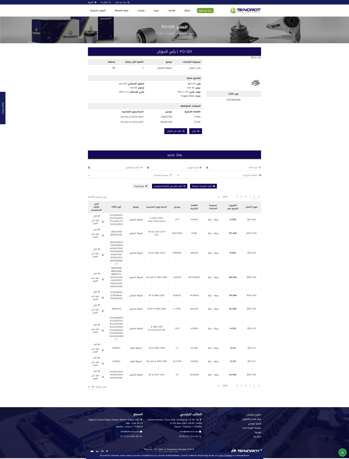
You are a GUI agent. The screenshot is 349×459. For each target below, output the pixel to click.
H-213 (233, 348)
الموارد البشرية (98, 10)
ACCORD (177, 361)
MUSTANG (177, 233)
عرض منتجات (100, 387)
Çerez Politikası (225, 455)
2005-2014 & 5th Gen (156, 233)
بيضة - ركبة (213, 220)
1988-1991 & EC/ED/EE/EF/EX (156, 328)
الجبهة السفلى (136, 220)
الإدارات (171, 10)
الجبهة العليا (136, 348)
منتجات (141, 10)
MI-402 (233, 277)
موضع (136, 207)
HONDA (194, 220)
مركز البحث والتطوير (252, 419)
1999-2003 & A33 (156, 253)
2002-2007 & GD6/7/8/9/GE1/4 (156, 219)
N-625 (233, 253)
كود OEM (116, 207)
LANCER (177, 277)
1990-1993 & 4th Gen (156, 361)
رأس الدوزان (195, 68)
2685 (225, 197)
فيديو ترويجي (254, 423)
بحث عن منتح (205, 11)
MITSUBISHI (194, 277)
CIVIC (177, 328)
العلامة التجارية (194, 206)
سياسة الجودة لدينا (252, 428)
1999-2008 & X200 (156, 309)
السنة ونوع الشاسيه (156, 207)
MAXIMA (177, 253)
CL (177, 348)
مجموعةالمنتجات (213, 206)
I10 (177, 375)
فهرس (171, 33)
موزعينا (258, 432)
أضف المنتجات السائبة (202, 186)
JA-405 (232, 309)
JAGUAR (194, 309)
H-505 (233, 220)
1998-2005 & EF (157, 295)
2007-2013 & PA (157, 375)
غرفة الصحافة (122, 10)
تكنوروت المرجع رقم (232, 206)
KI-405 (232, 375)
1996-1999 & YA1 (157, 348)
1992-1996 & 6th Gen (156, 277)
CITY (177, 220)
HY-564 (233, 295)
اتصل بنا (257, 436)
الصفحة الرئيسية (186, 33)
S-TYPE (177, 309)
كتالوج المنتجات (254, 414)
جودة (156, 10)
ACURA (194, 348)
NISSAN (194, 253)
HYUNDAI (194, 295)
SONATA (177, 295)
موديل (177, 207)
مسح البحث (139, 186)
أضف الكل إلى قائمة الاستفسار (168, 186)
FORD (194, 233)
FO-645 (233, 233)
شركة (187, 10)
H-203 (233, 328)
